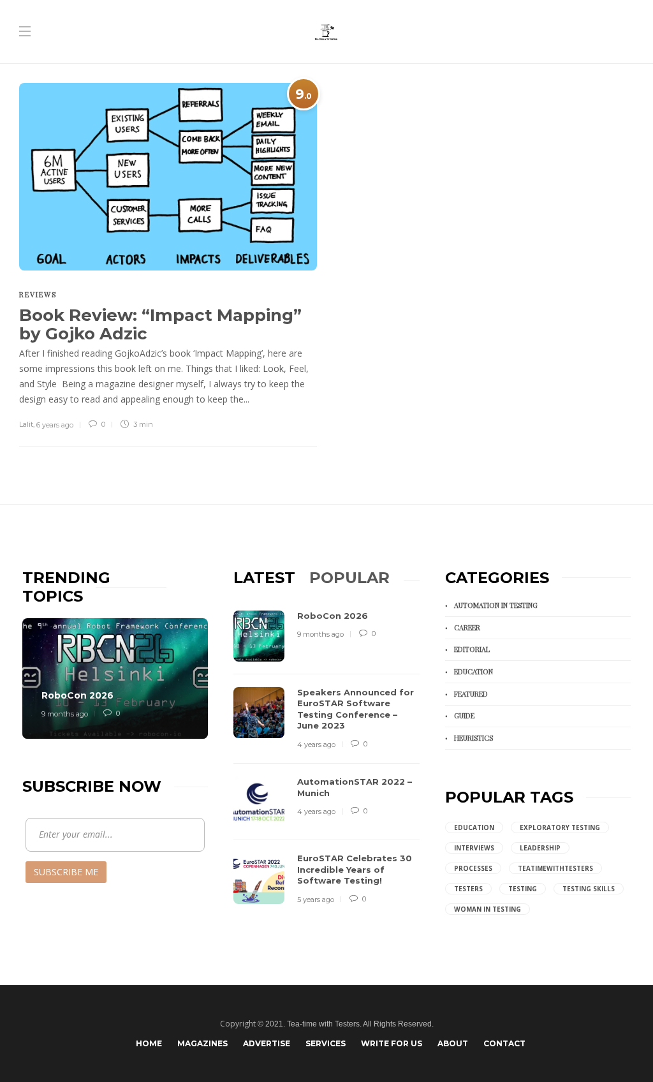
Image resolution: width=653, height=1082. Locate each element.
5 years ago (315, 899)
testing (522, 888)
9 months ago (64, 713)
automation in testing (496, 605)
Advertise (266, 1043)
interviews (474, 847)
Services (325, 1043)
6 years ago (54, 424)
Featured (471, 694)
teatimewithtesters (555, 868)
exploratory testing (560, 827)
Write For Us (391, 1043)
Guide (464, 715)
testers (468, 888)
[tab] (264, 577)
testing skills (588, 888)
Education (473, 671)
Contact (504, 1043)
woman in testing (487, 909)
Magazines (202, 1043)
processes (473, 868)
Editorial (472, 649)
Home (149, 1043)
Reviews (38, 294)
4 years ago (316, 744)
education (474, 827)
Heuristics (473, 738)
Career (467, 627)
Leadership (540, 847)
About (452, 1043)
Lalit (26, 424)
